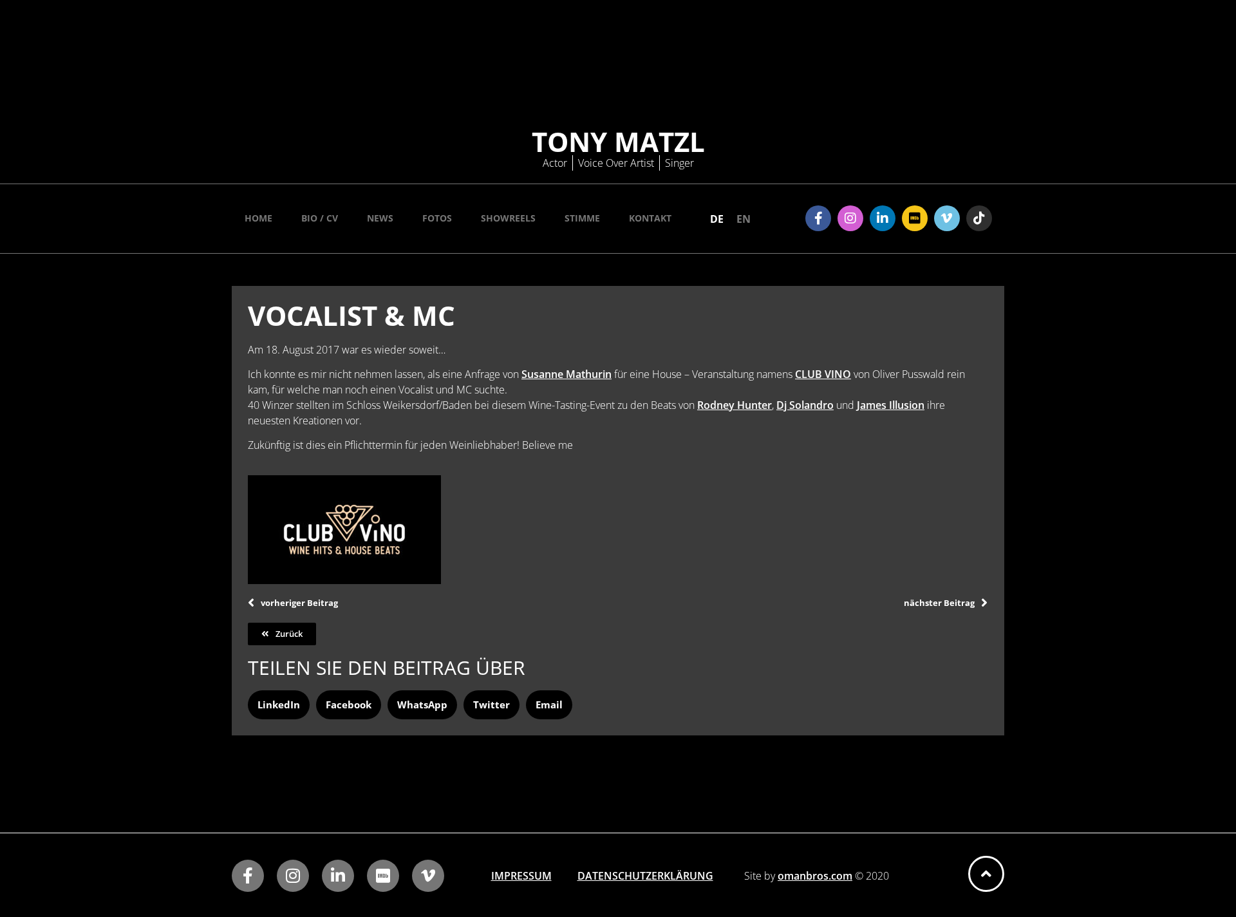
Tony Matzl (618, 141)
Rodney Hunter (734, 405)
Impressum (521, 876)
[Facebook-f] (818, 218)
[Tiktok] (979, 218)
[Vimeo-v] (947, 218)
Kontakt (650, 218)
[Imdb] (915, 218)
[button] (279, 704)
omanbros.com (815, 876)
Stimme (582, 218)
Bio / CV (319, 218)
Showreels (508, 218)
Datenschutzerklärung (645, 876)
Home (258, 218)
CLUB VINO (823, 374)
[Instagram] (850, 218)
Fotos (437, 218)
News (380, 218)
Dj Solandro (805, 405)
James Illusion (890, 405)
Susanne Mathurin (566, 374)
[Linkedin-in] (882, 218)
